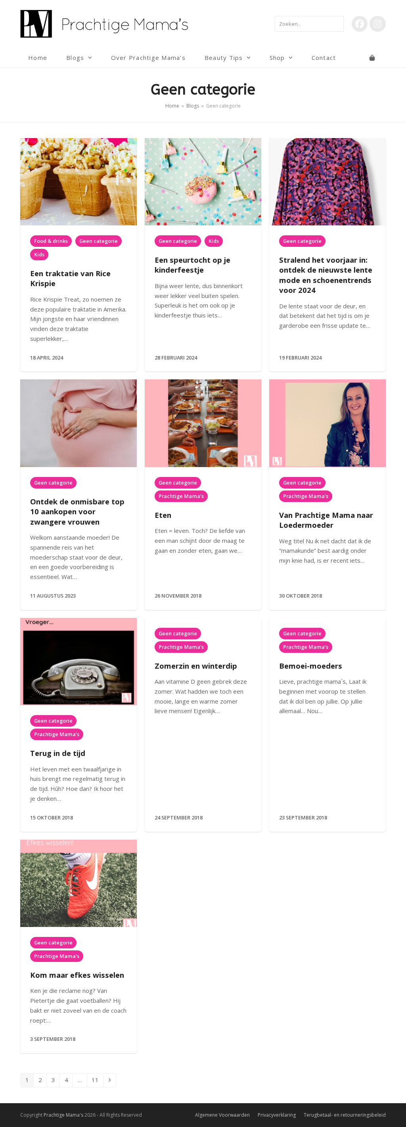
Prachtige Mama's (181, 496)
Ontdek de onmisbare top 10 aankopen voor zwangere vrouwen (77, 511)
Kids (39, 254)
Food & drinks (51, 240)
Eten (163, 515)
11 (97, 1079)
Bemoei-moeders (310, 666)
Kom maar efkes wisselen (77, 975)
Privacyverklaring (277, 1115)
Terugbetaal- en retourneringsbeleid (345, 1115)
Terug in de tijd (57, 753)
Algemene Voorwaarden (222, 1115)
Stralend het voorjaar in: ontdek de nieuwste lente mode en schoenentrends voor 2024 (325, 275)
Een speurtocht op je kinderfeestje (192, 265)
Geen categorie (98, 240)
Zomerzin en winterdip (196, 666)
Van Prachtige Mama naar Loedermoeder (326, 520)
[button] (372, 57)
